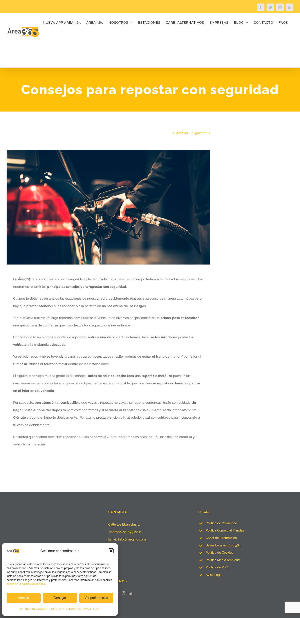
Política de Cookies (219, 552)
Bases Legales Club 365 (223, 545)
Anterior (182, 133)
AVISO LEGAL (91, 609)
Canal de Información (221, 538)
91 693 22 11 (132, 532)
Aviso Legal (214, 575)
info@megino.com (132, 539)
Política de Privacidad (221, 523)
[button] (111, 551)
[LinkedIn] (130, 593)
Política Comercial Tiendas (225, 530)
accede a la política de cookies (26, 584)
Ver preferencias (96, 598)
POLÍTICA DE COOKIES (33, 609)
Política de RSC (217, 567)
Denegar (60, 598)
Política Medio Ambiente (223, 560)
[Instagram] (123, 593)
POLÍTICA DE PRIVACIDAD (65, 609)
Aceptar (23, 598)
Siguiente (199, 133)
